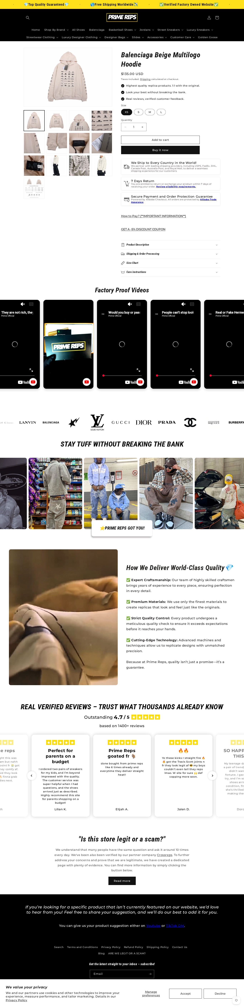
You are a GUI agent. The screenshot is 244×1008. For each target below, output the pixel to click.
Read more (122, 881)
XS (126, 112)
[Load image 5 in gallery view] (34, 143)
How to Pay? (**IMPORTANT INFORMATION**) (153, 216)
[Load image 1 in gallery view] (34, 120)
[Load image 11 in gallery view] (79, 165)
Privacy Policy (16, 1000)
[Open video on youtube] (33, 382)
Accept (185, 993)
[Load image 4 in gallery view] (101, 120)
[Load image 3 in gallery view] (79, 120)
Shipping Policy (158, 947)
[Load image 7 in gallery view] (79, 143)
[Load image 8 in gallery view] (101, 143)
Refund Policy (133, 947)
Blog (101, 953)
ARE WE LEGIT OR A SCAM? (127, 953)
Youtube (153, 926)
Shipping (145, 79)
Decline (220, 993)
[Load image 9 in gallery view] (34, 165)
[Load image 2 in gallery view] (56, 120)
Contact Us (179, 947)
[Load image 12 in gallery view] (101, 165)
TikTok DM (175, 926)
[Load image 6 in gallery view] (56, 143)
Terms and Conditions (82, 947)
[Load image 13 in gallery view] (34, 188)
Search (59, 947)
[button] (28, 18)
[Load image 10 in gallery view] (56, 165)
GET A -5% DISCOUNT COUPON (143, 229)
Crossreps (164, 855)
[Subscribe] (150, 974)
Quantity (126, 120)
